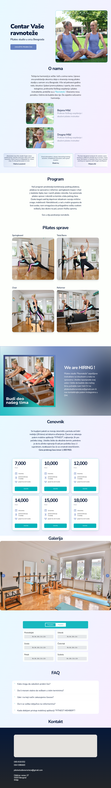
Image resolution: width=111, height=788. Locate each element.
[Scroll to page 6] (60, 608)
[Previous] (3, 575)
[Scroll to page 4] (56, 608)
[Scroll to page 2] (53, 608)
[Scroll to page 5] (58, 608)
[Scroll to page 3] (55, 608)
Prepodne (51, 625)
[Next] (107, 575)
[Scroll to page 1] (51, 608)
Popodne (60, 625)
